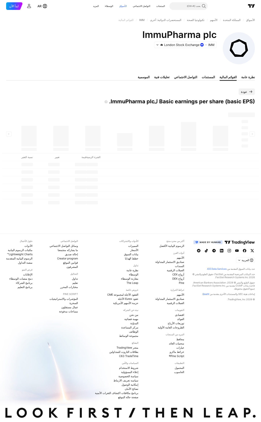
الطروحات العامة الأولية (171, 327)
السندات (179, 266)
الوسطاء (109, 6)
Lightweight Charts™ (19, 254)
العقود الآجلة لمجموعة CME (122, 294)
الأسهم (180, 257)
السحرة (74, 303)
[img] (161, 45)
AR (39, 6)
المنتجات (160, 6)
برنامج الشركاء (24, 282)
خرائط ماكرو (177, 351)
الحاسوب (179, 372)
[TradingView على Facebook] (244, 250)
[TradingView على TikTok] (206, 250)
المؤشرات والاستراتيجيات (63, 298)
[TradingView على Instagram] (229, 250)
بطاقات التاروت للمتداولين (123, 351)
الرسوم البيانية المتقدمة (19, 258)
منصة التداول (25, 262)
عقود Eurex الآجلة (128, 298)
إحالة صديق (71, 254)
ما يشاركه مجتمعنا (68, 250)
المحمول (179, 367)
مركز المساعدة (129, 327)
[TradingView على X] (252, 250)
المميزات (133, 245)
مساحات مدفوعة (68, 311)
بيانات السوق (131, 254)
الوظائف (133, 331)
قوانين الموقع (70, 262)
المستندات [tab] (208, 77)
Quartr (206, 294)
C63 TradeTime (128, 356)
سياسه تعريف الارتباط (125, 380)
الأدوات (28, 245)
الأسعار (134, 250)
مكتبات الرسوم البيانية (20, 250)
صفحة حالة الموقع (128, 397)
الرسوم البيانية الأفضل (171, 245)
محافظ (180, 339)
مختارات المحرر (69, 287)
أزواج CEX (178, 274)
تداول (75, 278)
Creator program (67, 258)
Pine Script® (176, 356)
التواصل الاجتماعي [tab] (185, 77)
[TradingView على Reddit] (198, 250)
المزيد (96, 6)
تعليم (75, 282)
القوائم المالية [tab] (228, 77)
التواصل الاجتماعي (141, 6)
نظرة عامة (132, 270)
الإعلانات (27, 274)
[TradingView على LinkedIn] (221, 250)
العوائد (180, 319)
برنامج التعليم (25, 287)
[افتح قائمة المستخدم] (29, 6)
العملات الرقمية (175, 270)
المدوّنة (134, 323)
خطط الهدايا (131, 258)
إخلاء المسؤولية (129, 372)
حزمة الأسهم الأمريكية (125, 303)
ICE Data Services (217, 268)
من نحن (133, 314)
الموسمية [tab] (144, 77)
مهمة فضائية (131, 319)
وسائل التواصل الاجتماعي (63, 245)
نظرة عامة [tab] (248, 77)
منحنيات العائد (176, 343)
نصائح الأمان (131, 388)
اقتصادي (179, 314)
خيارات (180, 347)
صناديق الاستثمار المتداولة (169, 261)
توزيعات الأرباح (176, 323)
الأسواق (123, 6)
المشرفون (72, 266)
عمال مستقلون (69, 307)
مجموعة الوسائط (128, 335)
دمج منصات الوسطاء (20, 278)
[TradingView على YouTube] (237, 250)
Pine (181, 282)
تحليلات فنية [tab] (161, 77)
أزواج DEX (178, 278)
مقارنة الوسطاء (129, 278)
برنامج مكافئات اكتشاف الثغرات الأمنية (116, 393)
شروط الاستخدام (128, 367)
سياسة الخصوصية (128, 376)
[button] (153, 6)
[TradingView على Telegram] (214, 250)
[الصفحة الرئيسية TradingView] (251, 6)
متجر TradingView (127, 347)
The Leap (132, 282)
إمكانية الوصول (130, 384)
